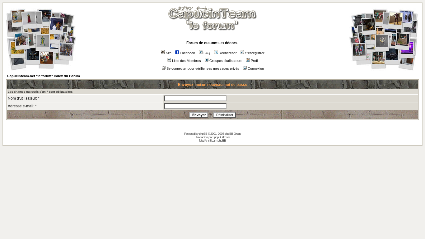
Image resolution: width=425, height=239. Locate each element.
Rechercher (228, 53)
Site (168, 53)
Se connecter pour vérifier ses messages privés (202, 68)
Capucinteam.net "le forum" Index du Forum (43, 76)
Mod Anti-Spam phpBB (212, 140)
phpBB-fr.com (222, 137)
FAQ (206, 53)
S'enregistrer (254, 53)
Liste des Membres (186, 61)
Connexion (256, 68)
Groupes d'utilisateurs (225, 61)
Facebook (187, 53)
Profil (254, 61)
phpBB (203, 133)
